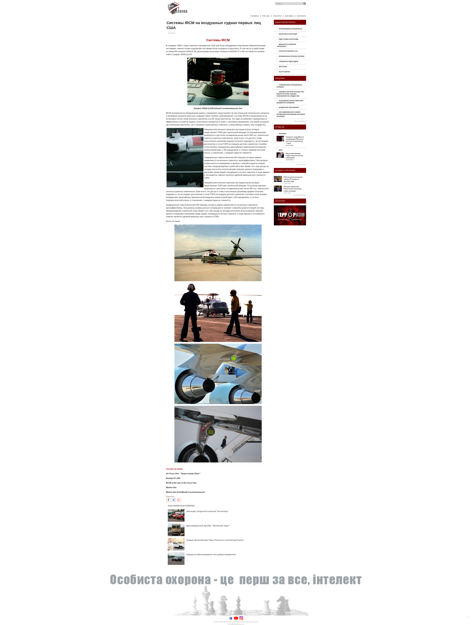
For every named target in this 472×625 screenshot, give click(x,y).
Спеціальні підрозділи (288, 61)
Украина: (282, 134)
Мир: (281, 150)
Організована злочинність (290, 29)
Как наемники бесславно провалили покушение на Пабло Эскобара (291, 114)
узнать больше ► (299, 195)
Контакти (301, 16)
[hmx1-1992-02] (218, 253)
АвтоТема (283, 67)
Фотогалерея (284, 72)
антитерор (280, 201)
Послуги (277, 16)
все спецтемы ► (300, 121)
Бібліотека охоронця (288, 34)
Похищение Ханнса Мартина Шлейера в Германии (290, 102)
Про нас (266, 16)
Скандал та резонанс (285, 170)
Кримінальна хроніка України (291, 56)
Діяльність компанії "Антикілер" (286, 45)
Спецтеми (280, 78)
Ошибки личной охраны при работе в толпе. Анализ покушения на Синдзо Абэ (290, 94)
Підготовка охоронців (288, 39)
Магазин (289, 16)
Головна (254, 16)
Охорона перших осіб (288, 51)
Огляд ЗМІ (279, 127)
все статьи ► (301, 164)
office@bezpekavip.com (236, 624)
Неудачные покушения (289, 107)
